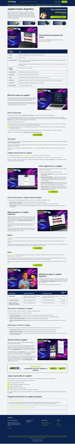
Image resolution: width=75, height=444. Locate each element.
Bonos (24, 1)
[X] (8, 428)
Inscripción (64, 1)
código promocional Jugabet (26, 155)
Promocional (28, 1)
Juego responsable (45, 425)
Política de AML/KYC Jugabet (46, 423)
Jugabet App (28, 351)
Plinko (32, 1)
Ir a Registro (53, 191)
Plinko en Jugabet (11, 254)
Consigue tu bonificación (59, 17)
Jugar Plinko (37, 265)
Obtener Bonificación (37, 134)
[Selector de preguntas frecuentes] (63, 400)
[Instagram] (10, 428)
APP (57, 422)
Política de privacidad (45, 422)
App (21, 1)
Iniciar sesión (57, 1)
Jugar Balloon (37, 248)
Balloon (35, 1)
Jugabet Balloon (11, 237)
